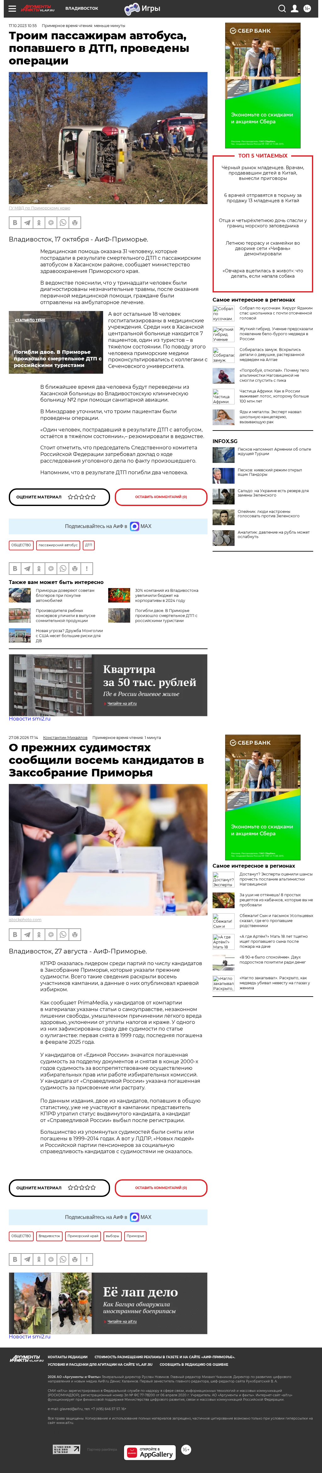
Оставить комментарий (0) (161, 497)
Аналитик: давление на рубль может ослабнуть (274, 534)
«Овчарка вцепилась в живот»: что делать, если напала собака (263, 273)
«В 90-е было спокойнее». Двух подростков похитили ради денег (273, 959)
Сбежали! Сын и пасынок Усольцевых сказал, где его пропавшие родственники (276, 920)
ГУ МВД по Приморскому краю (39, 208)
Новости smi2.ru (30, 719)
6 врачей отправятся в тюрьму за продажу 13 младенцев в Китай (263, 198)
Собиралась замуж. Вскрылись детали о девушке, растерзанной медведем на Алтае (272, 354)
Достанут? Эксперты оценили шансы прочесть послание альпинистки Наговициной (276, 879)
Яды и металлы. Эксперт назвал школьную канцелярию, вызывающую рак (271, 416)
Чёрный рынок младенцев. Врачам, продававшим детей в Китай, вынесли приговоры (263, 173)
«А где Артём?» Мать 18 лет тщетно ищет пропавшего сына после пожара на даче (274, 941)
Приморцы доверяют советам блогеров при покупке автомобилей (65, 595)
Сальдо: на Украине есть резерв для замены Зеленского (273, 493)
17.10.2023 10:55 (23, 25)
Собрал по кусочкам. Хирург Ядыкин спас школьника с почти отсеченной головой (276, 313)
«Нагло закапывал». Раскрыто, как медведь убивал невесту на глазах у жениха (275, 983)
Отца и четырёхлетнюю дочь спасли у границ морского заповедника (263, 223)
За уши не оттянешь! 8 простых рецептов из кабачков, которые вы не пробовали (276, 899)
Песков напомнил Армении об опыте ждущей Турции (274, 451)
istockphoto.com (25, 919)
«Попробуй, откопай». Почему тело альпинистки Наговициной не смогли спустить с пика (274, 375)
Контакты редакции (67, 1357)
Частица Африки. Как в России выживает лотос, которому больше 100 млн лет (274, 396)
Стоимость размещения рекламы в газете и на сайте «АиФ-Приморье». (165, 1357)
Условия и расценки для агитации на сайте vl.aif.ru (100, 1365)
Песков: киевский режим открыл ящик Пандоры (270, 472)
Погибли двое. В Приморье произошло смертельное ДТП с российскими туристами (166, 615)
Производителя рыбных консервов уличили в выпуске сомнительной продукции (65, 615)
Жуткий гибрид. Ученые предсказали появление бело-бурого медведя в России (276, 333)
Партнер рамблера (102, 1449)
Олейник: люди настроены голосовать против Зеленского (269, 513)
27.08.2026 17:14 (23, 737)
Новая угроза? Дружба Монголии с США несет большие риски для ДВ (69, 635)
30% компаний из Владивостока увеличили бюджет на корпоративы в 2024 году (166, 595)
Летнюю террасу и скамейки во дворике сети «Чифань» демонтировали (263, 249)
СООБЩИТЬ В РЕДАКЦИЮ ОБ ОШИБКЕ (194, 1365)
